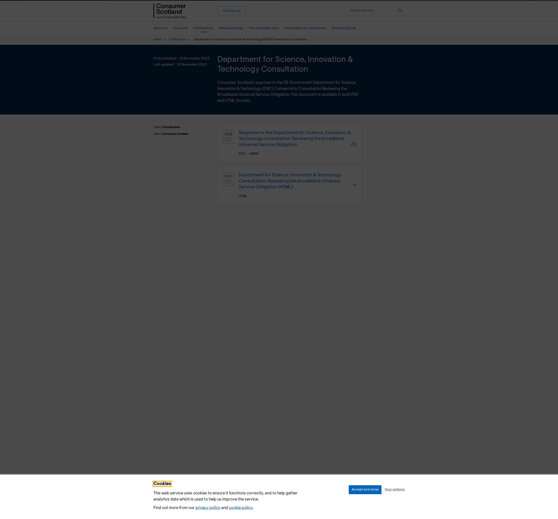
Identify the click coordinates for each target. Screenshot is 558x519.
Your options (395, 489)
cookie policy (240, 508)
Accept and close (365, 489)
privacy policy (208, 508)
